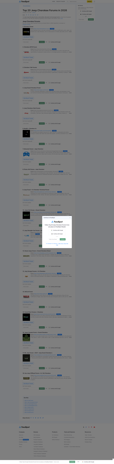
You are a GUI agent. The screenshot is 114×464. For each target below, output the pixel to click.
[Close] (70, 217)
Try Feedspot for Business (52, 243)
